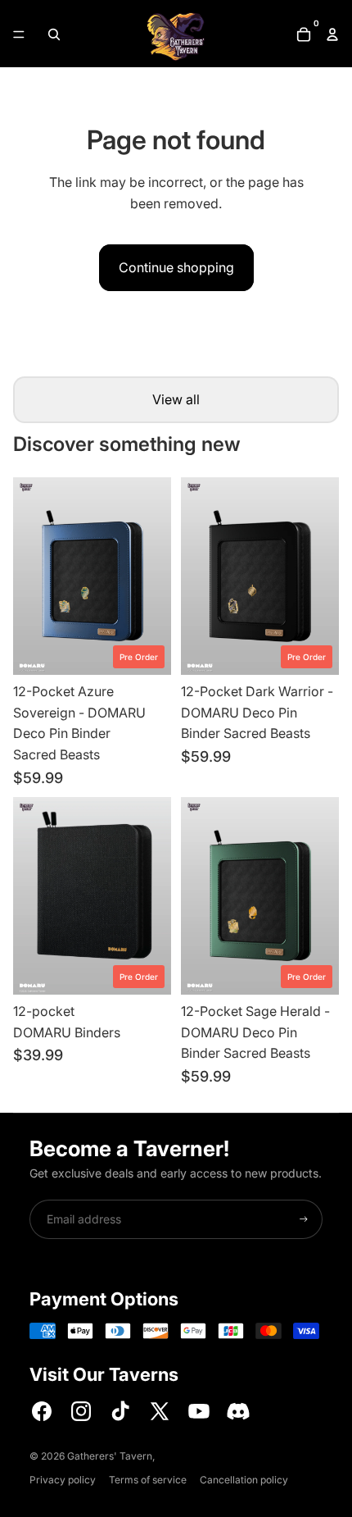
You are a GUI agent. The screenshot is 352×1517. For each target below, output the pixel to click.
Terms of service (148, 1480)
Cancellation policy (244, 1480)
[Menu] (19, 34)
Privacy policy (62, 1480)
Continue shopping (176, 267)
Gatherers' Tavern (109, 1456)
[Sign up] (303, 1219)
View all (176, 399)
